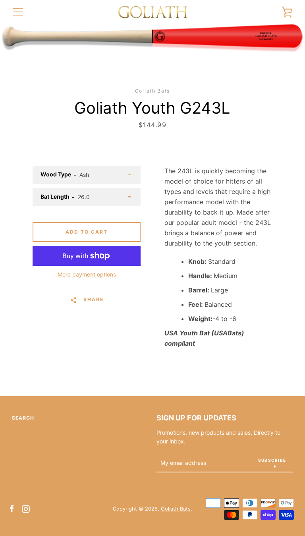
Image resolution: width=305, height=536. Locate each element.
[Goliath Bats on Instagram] (26, 508)
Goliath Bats (176, 509)
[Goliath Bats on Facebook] (12, 508)
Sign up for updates (196, 418)
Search (23, 418)
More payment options (87, 274)
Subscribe (272, 460)
